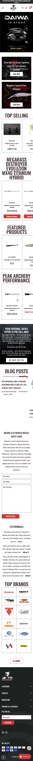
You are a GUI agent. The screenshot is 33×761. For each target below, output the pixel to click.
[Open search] (23, 8)
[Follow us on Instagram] (6, 732)
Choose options (12, 216)
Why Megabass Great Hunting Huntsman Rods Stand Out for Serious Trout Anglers (14, 384)
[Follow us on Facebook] (3, 732)
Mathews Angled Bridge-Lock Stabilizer (12, 309)
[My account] (26, 8)
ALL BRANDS (16, 661)
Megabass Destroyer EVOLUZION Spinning (12, 206)
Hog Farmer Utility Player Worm (12, 260)
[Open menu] (3, 8)
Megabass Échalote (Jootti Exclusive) (12, 144)
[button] (3, 757)
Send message (10, 516)
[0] (30, 8)
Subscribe (7, 722)
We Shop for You (16, 360)
